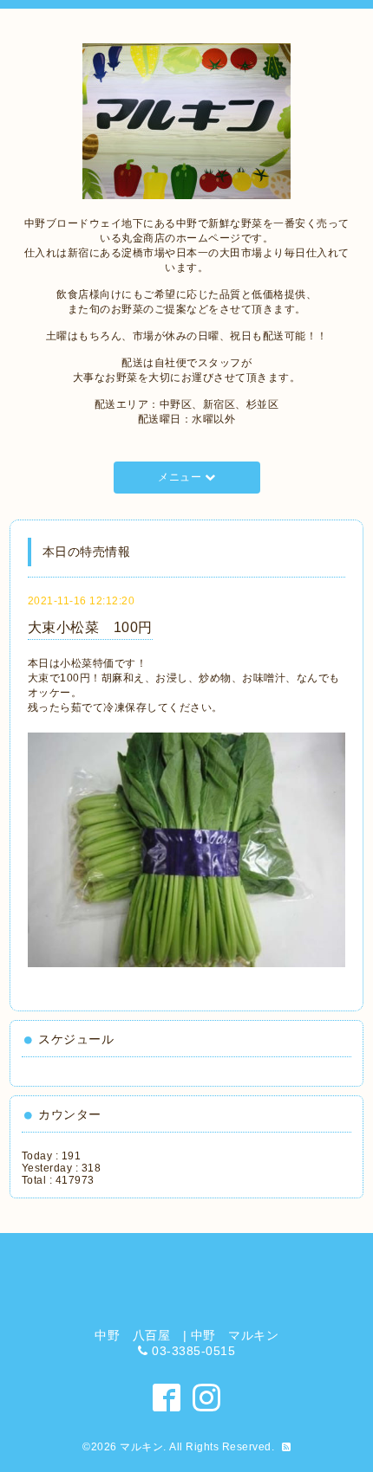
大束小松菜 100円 (90, 627)
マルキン (141, 1447)
